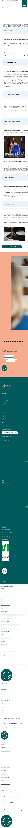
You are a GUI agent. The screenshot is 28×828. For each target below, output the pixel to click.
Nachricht (3, 361)
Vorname (3, 355)
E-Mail (3, 358)
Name (3, 356)
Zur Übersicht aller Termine (12, 247)
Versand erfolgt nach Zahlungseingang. (12, 718)
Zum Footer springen (14, 0)
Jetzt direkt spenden (10, 432)
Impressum (4, 581)
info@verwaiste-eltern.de (6, 354)
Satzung (11, 656)
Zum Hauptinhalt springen (5, 0)
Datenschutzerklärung (15, 363)
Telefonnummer (5, 359)
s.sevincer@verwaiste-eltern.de (6, 483)
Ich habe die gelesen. (14, 363)
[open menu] (25, 4)
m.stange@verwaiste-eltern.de (6, 529)
